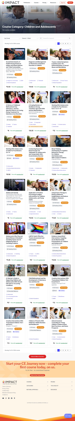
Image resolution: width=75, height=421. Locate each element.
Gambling (18, 253)
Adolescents (33, 80)
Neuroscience (56, 168)
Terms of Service (6, 386)
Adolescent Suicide (12, 192)
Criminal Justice (62, 124)
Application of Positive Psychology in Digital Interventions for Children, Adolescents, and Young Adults (37, 196)
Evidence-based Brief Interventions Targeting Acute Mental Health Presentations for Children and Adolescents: (60, 239)
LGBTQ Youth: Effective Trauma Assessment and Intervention (36, 237)
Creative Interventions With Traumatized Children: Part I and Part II (14, 322)
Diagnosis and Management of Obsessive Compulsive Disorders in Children (37, 63)
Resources (53, 2)
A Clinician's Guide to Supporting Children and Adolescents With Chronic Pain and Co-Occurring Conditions (14, 282)
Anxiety (9, 124)
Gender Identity (33, 255)
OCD (31, 82)
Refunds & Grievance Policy (9, 392)
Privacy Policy (5, 388)
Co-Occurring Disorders (12, 296)
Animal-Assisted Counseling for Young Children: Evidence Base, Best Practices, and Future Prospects (60, 324)
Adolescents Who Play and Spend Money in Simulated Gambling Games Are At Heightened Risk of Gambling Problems (14, 239)
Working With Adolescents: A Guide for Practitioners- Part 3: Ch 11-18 (60, 106)
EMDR (54, 298)
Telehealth (40, 80)
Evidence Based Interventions (13, 168)
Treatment (9, 126)
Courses (36, 2)
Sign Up (63, 2)
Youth (31, 122)
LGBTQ (8, 170)
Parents (59, 213)
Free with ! (17, 86)
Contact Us (5, 394)
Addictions (21, 93)
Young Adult (37, 122)
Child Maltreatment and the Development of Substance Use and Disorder (37, 280)
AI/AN (22, 80)
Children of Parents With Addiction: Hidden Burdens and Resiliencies (37, 322)
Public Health (33, 124)
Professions (27, 2)
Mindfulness (61, 296)
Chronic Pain (10, 298)
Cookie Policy (5, 390)
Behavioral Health (20, 50)
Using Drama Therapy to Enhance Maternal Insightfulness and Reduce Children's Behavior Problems (60, 196)
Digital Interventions (34, 213)
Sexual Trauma (64, 80)
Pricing (44, 2)
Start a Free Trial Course (37, 375)
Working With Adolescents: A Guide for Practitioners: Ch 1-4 (14, 150)
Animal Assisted (61, 337)
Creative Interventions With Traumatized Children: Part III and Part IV (60, 280)
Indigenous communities (12, 80)
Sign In (70, 2)
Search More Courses (37, 356)
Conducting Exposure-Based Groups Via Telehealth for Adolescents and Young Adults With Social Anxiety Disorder (37, 152)
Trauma (15, 124)
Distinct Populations (11, 82)
